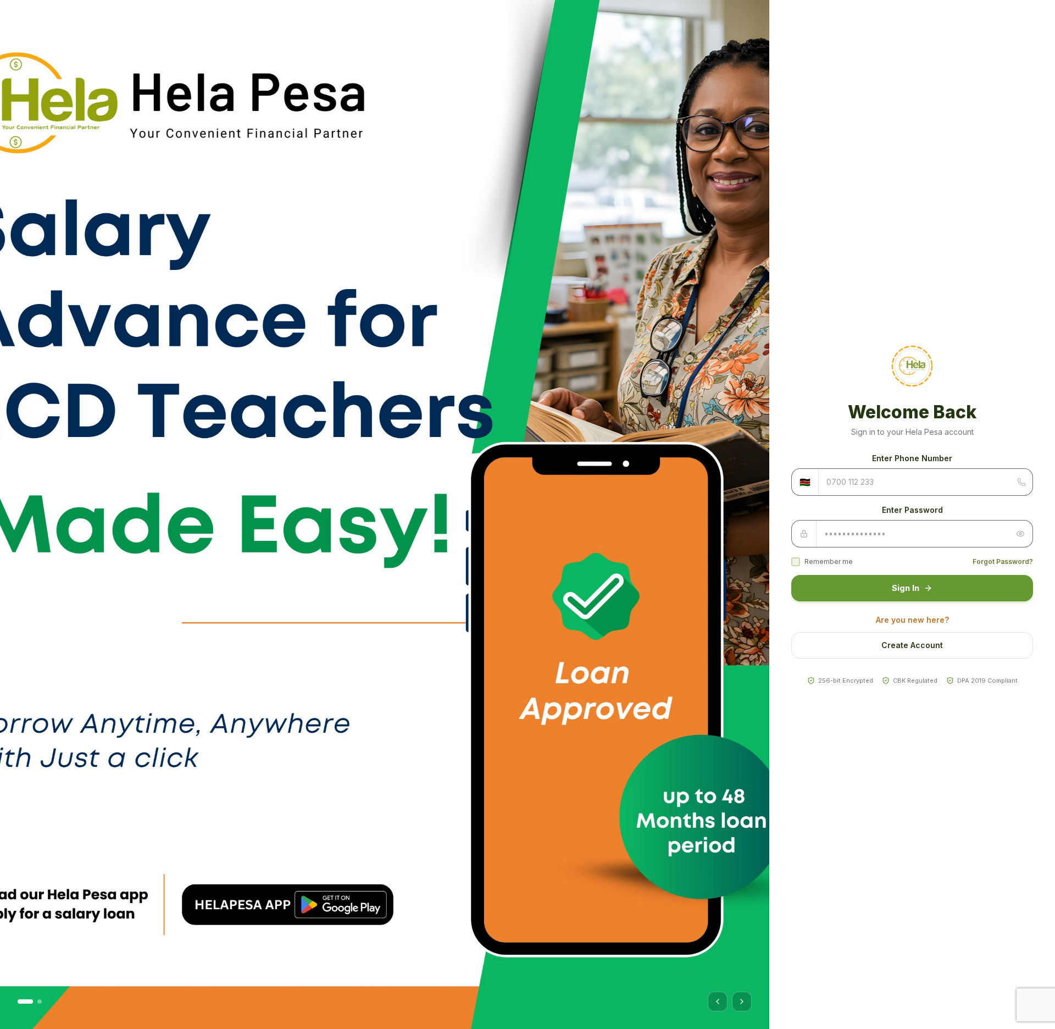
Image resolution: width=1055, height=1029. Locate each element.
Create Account (912, 645)
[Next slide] (742, 1001)
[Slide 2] (39, 1001)
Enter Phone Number (912, 458)
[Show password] (1020, 534)
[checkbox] (795, 561)
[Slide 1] (25, 1001)
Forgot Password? (1003, 561)
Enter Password (912, 509)
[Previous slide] (718, 1001)
